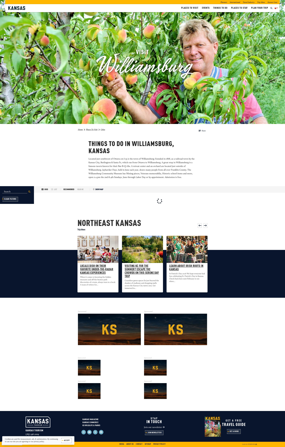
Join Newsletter (154, 433)
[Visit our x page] (95, 432)
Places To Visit (189, 8)
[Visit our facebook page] (101, 432)
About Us (130, 444)
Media (121, 444)
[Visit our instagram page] (83, 432)
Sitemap (148, 444)
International (235, 2)
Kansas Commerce (90, 422)
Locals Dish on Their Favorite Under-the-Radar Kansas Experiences (96, 269)
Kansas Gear (272, 2)
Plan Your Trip (259, 8)
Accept (67, 440)
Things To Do (220, 8)
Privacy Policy (159, 444)
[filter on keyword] (29, 192)
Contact (139, 444)
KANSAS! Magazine (90, 419)
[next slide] (206, 225)
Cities (103, 130)
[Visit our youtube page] (89, 432)
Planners (224, 2)
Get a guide (234, 431)
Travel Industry (248, 2)
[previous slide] (200, 225)
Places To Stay (239, 8)
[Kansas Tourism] (93, 8)
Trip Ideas (261, 2)
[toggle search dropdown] (271, 8)
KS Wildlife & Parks (91, 425)
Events (206, 8)
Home (80, 130)
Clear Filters (10, 199)
